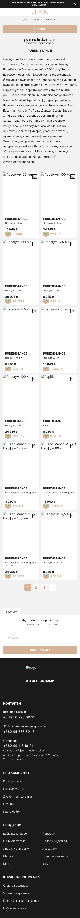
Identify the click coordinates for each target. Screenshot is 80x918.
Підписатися (40, 650)
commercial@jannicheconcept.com (25, 750)
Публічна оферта (14, 908)
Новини (8, 804)
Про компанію (12, 781)
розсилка (11, 612)
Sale (45, 863)
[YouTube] (48, 689)
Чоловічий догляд (54, 841)
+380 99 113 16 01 (18, 746)
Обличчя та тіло (14, 841)
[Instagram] (31, 689)
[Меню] (4, 12)
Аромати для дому (16, 848)
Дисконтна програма (17, 796)
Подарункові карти (55, 856)
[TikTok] (56, 689)
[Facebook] (23, 689)
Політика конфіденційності (21, 900)
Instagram (40, 5)
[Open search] (13, 12)
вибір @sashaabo (15, 833)
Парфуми (48, 833)
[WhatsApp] (74, 717)
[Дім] (40, 670)
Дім (25, 19)
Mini (6, 863)
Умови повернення (16, 893)
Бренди (35, 19)
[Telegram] (40, 689)
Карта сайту (11, 811)
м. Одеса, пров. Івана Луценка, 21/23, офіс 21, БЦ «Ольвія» (31, 757)
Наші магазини (13, 789)
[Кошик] (75, 12)
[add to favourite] (34, 176)
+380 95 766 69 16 (18, 732)
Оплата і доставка (16, 885)
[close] (74, 3)
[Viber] (57, 717)
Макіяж (8, 856)
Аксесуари (49, 848)
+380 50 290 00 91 (19, 717)
